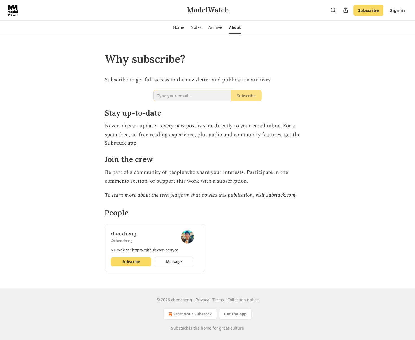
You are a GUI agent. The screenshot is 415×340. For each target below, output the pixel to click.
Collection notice (243, 299)
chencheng (123, 233)
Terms (218, 299)
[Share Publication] (345, 10)
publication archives (246, 80)
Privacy (202, 299)
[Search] (333, 10)
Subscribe (368, 10)
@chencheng (122, 240)
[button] (178, 27)
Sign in (397, 10)
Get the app (235, 314)
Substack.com (281, 195)
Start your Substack (192, 314)
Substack (179, 328)
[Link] (96, 58)
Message (174, 261)
